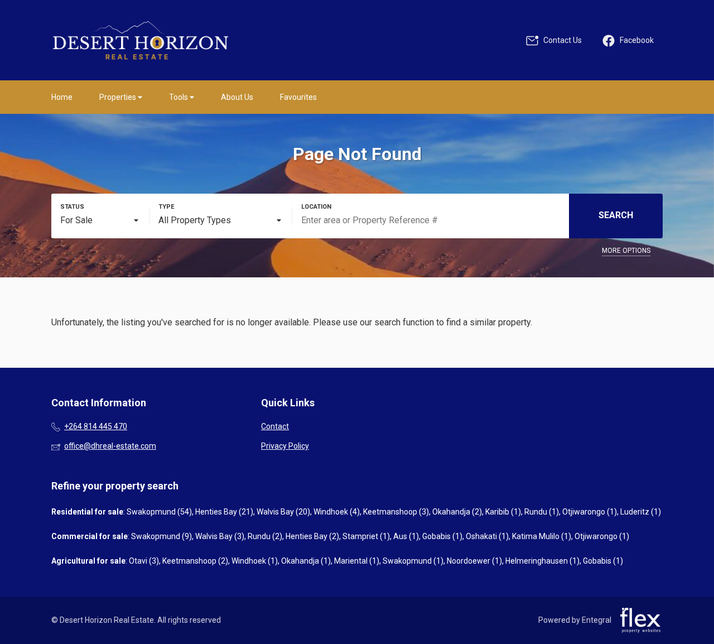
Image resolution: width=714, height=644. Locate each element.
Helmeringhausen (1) (542, 560)
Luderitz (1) (640, 511)
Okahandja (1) (306, 560)
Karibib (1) (503, 511)
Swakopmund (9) (161, 536)
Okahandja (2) (457, 511)
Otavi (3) (144, 560)
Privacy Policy (285, 445)
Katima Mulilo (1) (541, 536)
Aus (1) (406, 536)
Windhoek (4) (336, 511)
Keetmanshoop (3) (396, 511)
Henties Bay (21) (224, 511)
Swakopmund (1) (413, 560)
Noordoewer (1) (474, 560)
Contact (275, 426)
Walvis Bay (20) (283, 511)
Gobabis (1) (442, 536)
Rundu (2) (265, 536)
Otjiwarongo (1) (589, 511)
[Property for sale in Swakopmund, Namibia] (140, 40)
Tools (179, 97)
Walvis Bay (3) (219, 536)
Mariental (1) (356, 560)
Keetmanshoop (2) (195, 560)
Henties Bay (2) (312, 536)
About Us (237, 97)
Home (62, 97)
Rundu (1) (541, 511)
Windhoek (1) (254, 560)
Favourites (298, 97)
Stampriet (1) (366, 536)
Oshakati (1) (487, 536)
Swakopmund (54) (159, 511)
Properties (118, 97)
